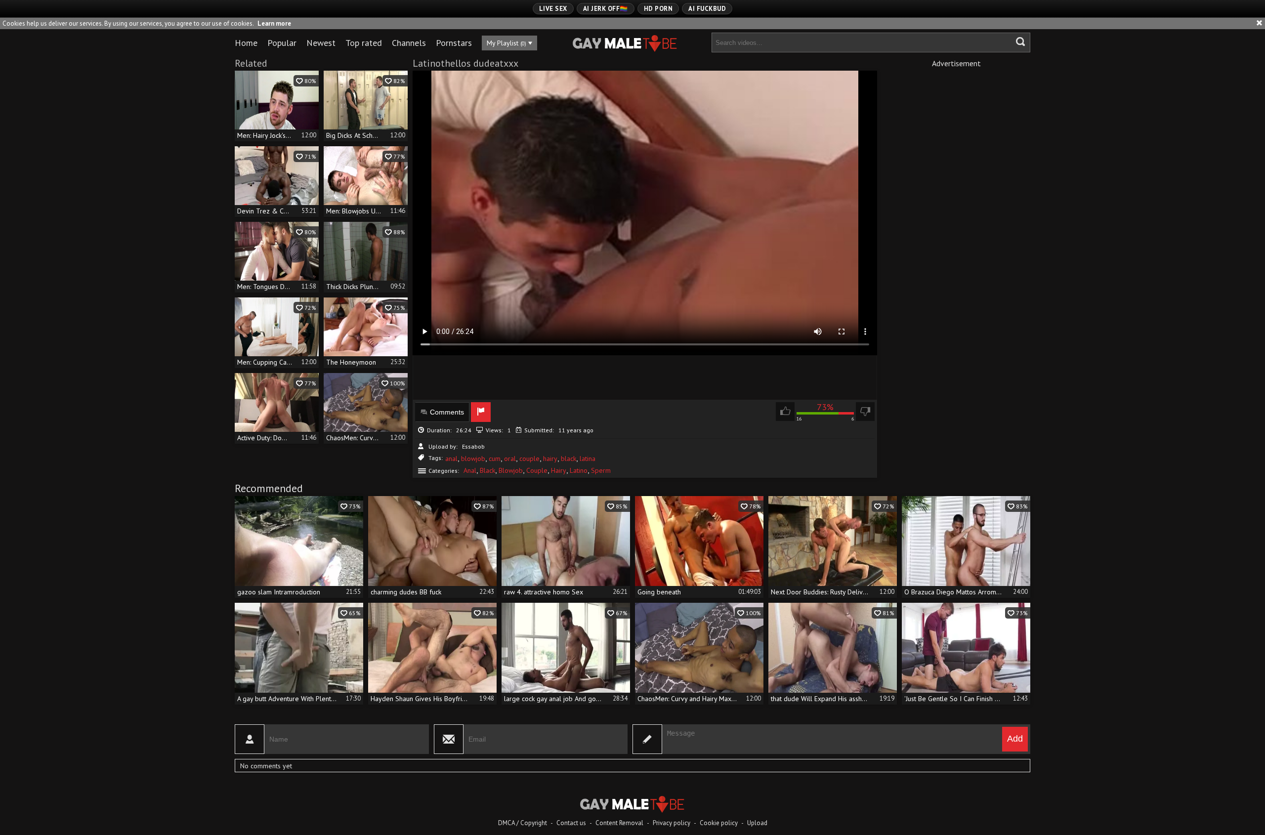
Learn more (274, 23)
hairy (550, 458)
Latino (579, 470)
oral (510, 458)
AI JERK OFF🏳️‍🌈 (605, 8)
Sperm (601, 470)
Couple (537, 470)
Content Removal (619, 823)
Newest (321, 42)
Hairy (558, 470)
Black (487, 470)
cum (495, 458)
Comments (447, 412)
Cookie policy (719, 823)
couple (529, 458)
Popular (281, 42)
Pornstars (454, 42)
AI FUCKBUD (707, 8)
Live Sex (553, 8)
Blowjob (511, 470)
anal (451, 458)
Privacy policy (671, 823)
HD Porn (658, 8)
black (568, 458)
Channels (409, 42)
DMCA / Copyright (522, 823)
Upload (757, 823)
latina (587, 458)
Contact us (571, 823)
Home (246, 42)
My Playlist (506, 43)
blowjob (473, 458)
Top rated (363, 42)
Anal (470, 470)
